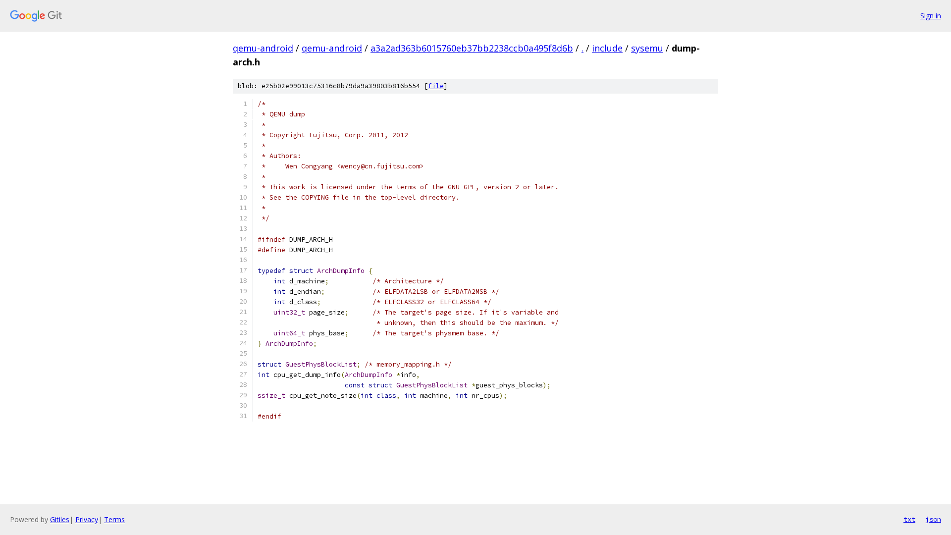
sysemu (647, 48)
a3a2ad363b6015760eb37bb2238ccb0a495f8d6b (471, 48)
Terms (114, 519)
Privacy (86, 519)
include (607, 48)
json (933, 519)
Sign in (930, 15)
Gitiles (59, 519)
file (436, 86)
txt (909, 519)
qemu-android (263, 48)
